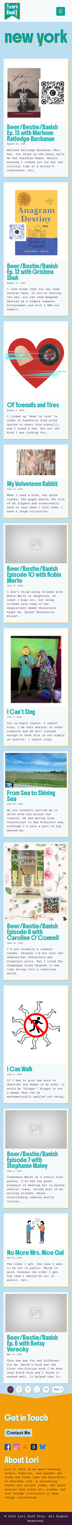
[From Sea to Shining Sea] (36, 794)
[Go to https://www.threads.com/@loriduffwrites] (34, 1447)
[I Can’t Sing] (36, 687)
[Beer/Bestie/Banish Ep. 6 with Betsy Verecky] (36, 1337)
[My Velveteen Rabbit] (36, 481)
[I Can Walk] (36, 1044)
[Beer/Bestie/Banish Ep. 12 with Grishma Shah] (36, 249)
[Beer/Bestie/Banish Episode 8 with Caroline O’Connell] (36, 911)
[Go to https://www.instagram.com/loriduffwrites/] (16, 1447)
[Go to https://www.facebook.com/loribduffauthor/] (8, 1447)
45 (46, 1389)
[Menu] (60, 11)
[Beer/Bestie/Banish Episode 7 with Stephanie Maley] (36, 1158)
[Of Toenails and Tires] (36, 380)
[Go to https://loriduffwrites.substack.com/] (25, 1447)
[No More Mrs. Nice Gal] (36, 1250)
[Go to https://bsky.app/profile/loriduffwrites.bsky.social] (42, 1446)
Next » (58, 1389)
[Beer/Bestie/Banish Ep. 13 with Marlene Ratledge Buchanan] (36, 118)
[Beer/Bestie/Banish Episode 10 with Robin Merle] (36, 573)
